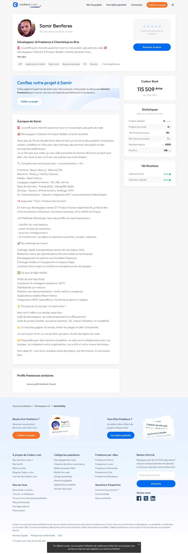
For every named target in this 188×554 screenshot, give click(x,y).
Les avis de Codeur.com (24, 476)
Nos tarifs (17, 464)
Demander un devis (22, 489)
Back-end (54, 64)
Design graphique (63, 476)
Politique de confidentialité (43, 535)
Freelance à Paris (104, 459)
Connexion (136, 4)
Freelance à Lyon (104, 464)
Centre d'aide (102, 493)
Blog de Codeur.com (23, 472)
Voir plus (21, 56)
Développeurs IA (42, 406)
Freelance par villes (106, 455)
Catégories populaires (67, 455)
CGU (60, 535)
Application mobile (35, 64)
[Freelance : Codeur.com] (27, 5)
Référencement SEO (64, 468)
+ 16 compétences (110, 64)
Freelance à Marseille (106, 468)
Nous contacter (103, 498)
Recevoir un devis (152, 47)
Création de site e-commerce (69, 464)
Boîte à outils (19, 468)
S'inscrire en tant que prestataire (29, 498)
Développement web (65, 459)
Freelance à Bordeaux (106, 476)
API (20, 64)
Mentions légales (20, 535)
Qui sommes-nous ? (22, 459)
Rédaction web (61, 472)
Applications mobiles (65, 484)
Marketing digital (63, 480)
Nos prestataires (21, 502)
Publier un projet (157, 4)
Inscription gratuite (116, 4)
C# (85, 64)
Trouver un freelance (23, 493)
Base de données (71, 64)
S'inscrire (156, 483)
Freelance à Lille (103, 472)
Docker (94, 64)
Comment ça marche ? (107, 489)
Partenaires (18, 510)
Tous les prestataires (21, 406)
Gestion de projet (63, 488)
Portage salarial (20, 506)
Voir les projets (94, 4)
